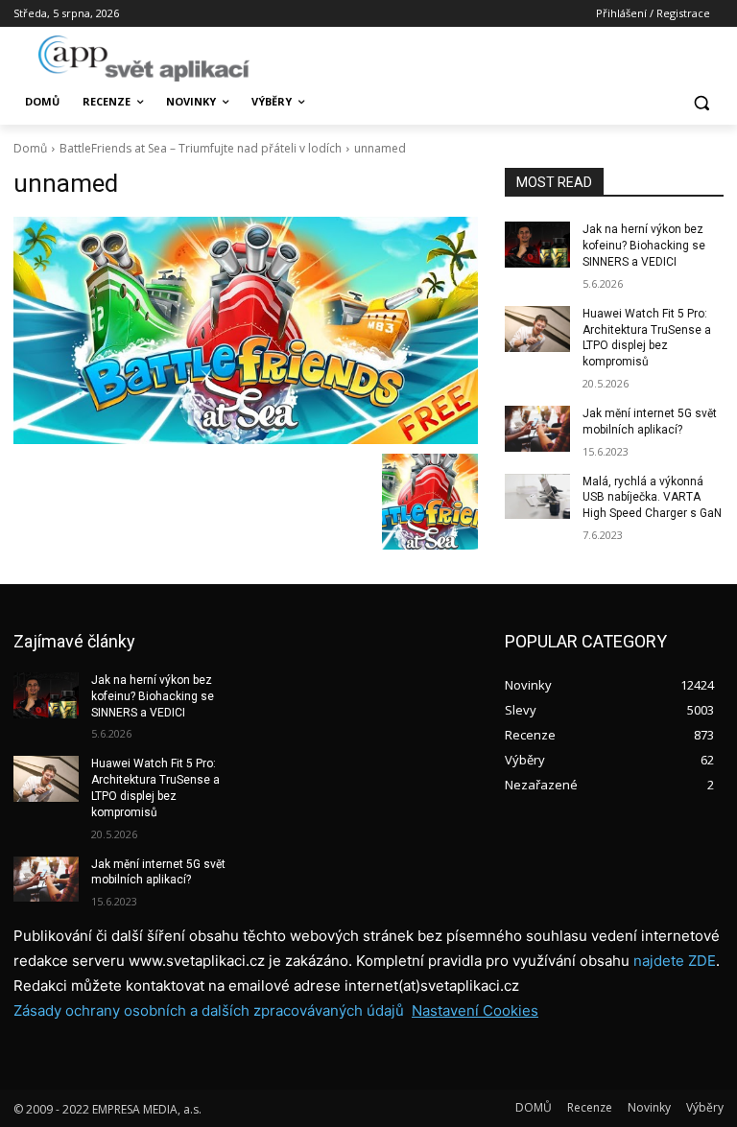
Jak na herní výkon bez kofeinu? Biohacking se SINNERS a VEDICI (643, 246)
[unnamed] (245, 330)
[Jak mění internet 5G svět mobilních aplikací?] (537, 429)
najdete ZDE (674, 960)
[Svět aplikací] (143, 58)
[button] (701, 102)
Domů (30, 148)
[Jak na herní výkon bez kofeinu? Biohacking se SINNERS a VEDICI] (537, 245)
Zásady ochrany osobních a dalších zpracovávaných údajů (208, 1010)
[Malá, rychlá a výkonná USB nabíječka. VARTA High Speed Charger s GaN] (537, 497)
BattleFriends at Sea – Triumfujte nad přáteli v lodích (200, 148)
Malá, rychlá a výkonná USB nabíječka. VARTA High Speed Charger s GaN (652, 498)
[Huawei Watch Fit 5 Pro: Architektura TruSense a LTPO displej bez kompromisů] (537, 329)
